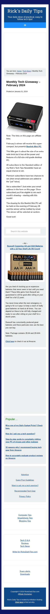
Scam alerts (25, 571)
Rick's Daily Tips (25, 11)
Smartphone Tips (25, 518)
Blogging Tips (25, 521)
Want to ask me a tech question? (25, 485)
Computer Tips (24, 515)
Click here (19, 602)
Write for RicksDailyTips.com (25, 552)
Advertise (25, 475)
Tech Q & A (25, 540)
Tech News (25, 546)
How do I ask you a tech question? (20, 434)
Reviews (25, 543)
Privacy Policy (25, 496)
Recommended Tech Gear (24, 491)
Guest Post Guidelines (25, 480)
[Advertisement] (25, 381)
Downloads (25, 574)
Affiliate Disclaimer (25, 594)
